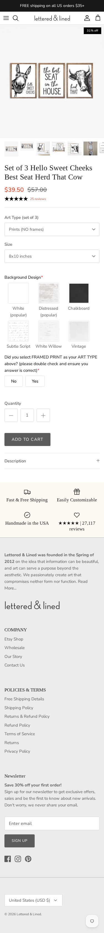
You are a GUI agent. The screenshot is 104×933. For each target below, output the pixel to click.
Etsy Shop (13, 639)
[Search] (18, 18)
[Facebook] (7, 859)
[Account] (86, 18)
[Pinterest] (28, 859)
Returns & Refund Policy (27, 716)
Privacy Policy (17, 751)
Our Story (13, 656)
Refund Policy (17, 725)
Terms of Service (19, 734)
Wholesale (14, 647)
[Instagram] (18, 859)
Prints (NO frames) (26, 229)
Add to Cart (27, 439)
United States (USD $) (29, 900)
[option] (52, 81)
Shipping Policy (18, 708)
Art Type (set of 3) (21, 217)
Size (8, 244)
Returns (11, 742)
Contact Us (14, 665)
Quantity (12, 403)
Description (15, 461)
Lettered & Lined (29, 914)
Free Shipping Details (24, 699)
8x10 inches (20, 256)
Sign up (19, 840)
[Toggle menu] (6, 18)
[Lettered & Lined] (52, 18)
